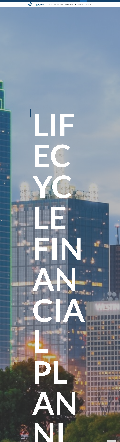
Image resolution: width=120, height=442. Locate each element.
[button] (51, 5)
